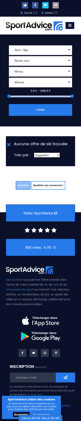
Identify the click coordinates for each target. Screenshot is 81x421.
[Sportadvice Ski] (34, 25)
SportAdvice (14, 280)
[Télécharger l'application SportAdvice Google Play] (40, 335)
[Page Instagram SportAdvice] (45, 353)
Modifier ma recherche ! (48, 185)
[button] (40, 50)
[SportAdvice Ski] (29, 269)
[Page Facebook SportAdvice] (22, 353)
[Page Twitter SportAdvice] (34, 353)
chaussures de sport (19, 289)
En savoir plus (41, 414)
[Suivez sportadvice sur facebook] (35, 5)
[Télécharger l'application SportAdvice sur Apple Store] (40, 320)
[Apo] (40, 88)
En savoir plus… (36, 394)
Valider (40, 110)
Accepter (21, 414)
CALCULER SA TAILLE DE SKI (40, 418)
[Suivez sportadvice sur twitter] (45, 5)
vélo (56, 284)
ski (45, 284)
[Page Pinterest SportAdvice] (56, 353)
